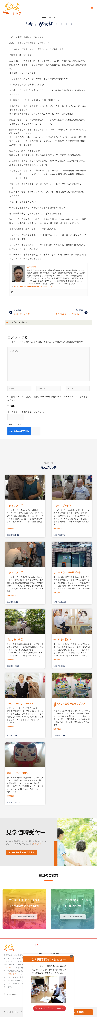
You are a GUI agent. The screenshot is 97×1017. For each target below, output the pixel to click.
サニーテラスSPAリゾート (67, 572)
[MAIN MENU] (91, 8)
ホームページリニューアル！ (21, 703)
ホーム (8, 322)
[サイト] (78, 389)
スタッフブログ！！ (17, 505)
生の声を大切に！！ (64, 639)
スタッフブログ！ (16, 572)
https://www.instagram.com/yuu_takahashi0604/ (33, 286)
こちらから (37, 844)
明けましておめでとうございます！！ (69, 704)
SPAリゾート (14, 974)
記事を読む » (11, 528)
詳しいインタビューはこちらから (49, 1008)
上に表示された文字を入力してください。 (26, 412)
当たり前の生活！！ (17, 639)
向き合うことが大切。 (18, 773)
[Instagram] (12, 292)
